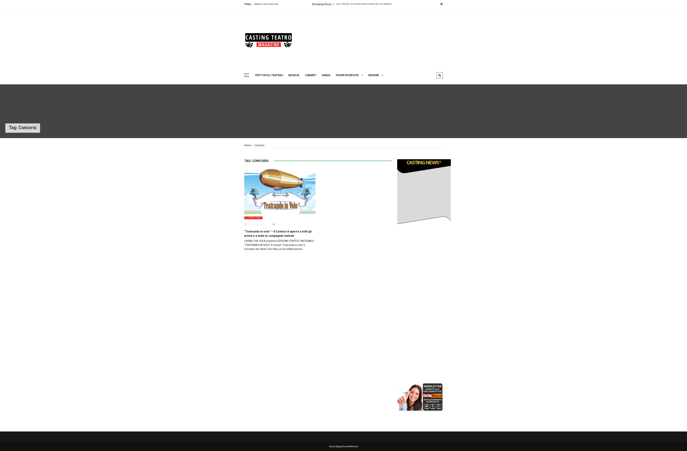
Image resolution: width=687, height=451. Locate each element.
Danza (326, 75)
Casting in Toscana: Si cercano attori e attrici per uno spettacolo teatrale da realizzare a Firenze (351, 4)
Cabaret (310, 75)
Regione (373, 75)
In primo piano (254, 218)
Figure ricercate (347, 75)
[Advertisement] (377, 38)
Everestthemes (350, 446)
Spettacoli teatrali (269, 75)
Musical (294, 75)
